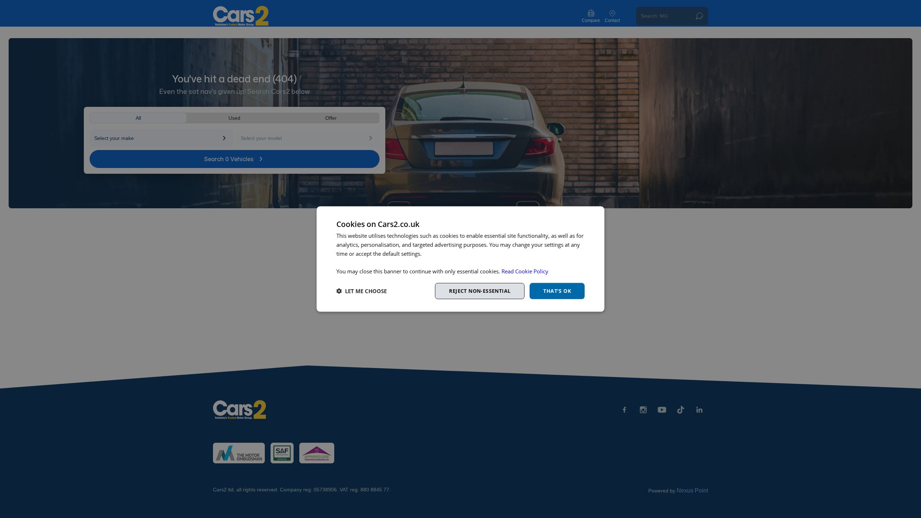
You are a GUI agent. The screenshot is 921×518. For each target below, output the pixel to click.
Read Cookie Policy (525, 271)
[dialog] (460, 259)
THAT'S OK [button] (557, 290)
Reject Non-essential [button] (480, 290)
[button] (361, 291)
